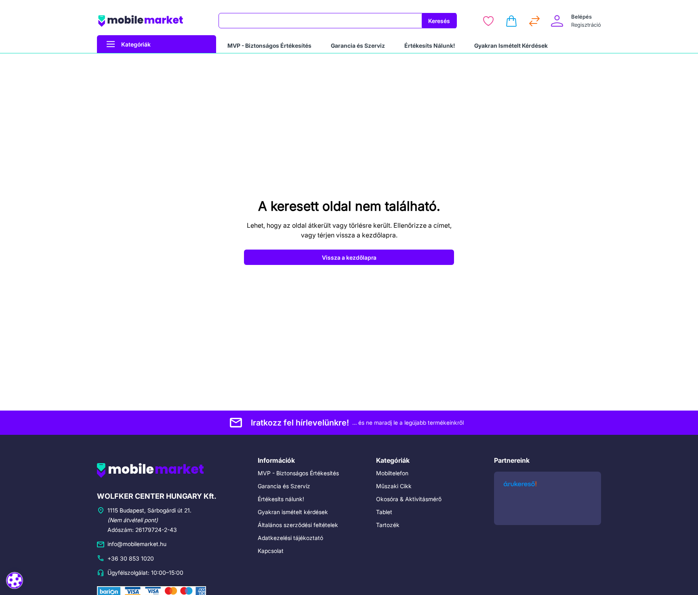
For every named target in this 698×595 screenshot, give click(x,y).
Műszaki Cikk (394, 486)
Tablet (384, 511)
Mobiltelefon (392, 473)
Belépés (581, 16)
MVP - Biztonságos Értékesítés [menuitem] (269, 45)
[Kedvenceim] (488, 21)
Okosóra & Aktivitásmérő (409, 498)
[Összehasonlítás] (534, 21)
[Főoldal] (152, 21)
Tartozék (387, 524)
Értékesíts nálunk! (281, 498)
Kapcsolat (271, 550)
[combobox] (320, 20)
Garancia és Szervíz (284, 486)
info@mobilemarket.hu (136, 543)
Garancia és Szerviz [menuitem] (358, 45)
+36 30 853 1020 (130, 558)
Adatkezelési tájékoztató (290, 537)
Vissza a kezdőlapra (349, 257)
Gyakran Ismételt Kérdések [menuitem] (511, 45)
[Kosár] (511, 21)
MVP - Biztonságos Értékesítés (298, 473)
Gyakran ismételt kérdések (293, 511)
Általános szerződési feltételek (298, 524)
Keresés (439, 20)
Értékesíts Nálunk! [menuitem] (429, 45)
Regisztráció (586, 24)
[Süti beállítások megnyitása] (14, 580)
